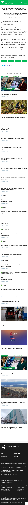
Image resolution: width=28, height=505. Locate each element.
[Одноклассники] (5, 65)
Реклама (3, 459)
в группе (9, 57)
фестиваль (18, 61)
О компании (4, 456)
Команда (16, 456)
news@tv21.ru (19, 490)
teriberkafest (4, 61)
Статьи (15, 459)
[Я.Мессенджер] (2, 65)
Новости (3, 453)
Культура (24, 61)
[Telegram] (7, 65)
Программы (17, 453)
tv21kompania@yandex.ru (6, 490)
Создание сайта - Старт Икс (17, 502)
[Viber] (9, 65)
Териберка (11, 61)
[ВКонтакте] (4, 65)
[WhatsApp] (11, 65)
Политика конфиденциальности (6, 502)
